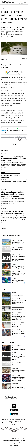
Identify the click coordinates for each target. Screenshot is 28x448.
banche (17, 137)
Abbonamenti (5, 419)
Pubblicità (11, 421)
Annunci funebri (17, 421)
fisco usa (21, 137)
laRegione (4, 67)
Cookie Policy (15, 422)
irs (25, 137)
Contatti (23, 419)
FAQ (6, 421)
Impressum (17, 419)
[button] (2, 428)
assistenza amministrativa (7, 137)
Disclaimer (11, 419)
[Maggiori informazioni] (22, 72)
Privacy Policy (6, 422)
